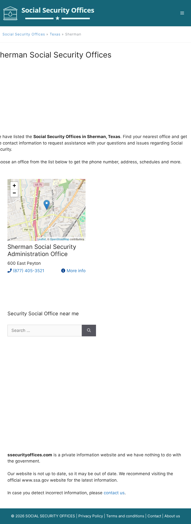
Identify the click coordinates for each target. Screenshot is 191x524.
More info (76, 270)
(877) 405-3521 (28, 270)
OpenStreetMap (59, 239)
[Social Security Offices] (49, 12)
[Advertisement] (95, 391)
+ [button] (14, 185)
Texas (55, 34)
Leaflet (42, 239)
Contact (154, 516)
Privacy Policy (90, 516)
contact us (114, 492)
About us (172, 516)
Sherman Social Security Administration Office (41, 250)
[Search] (89, 331)
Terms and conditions (125, 516)
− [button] (14, 193)
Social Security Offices (23, 34)
